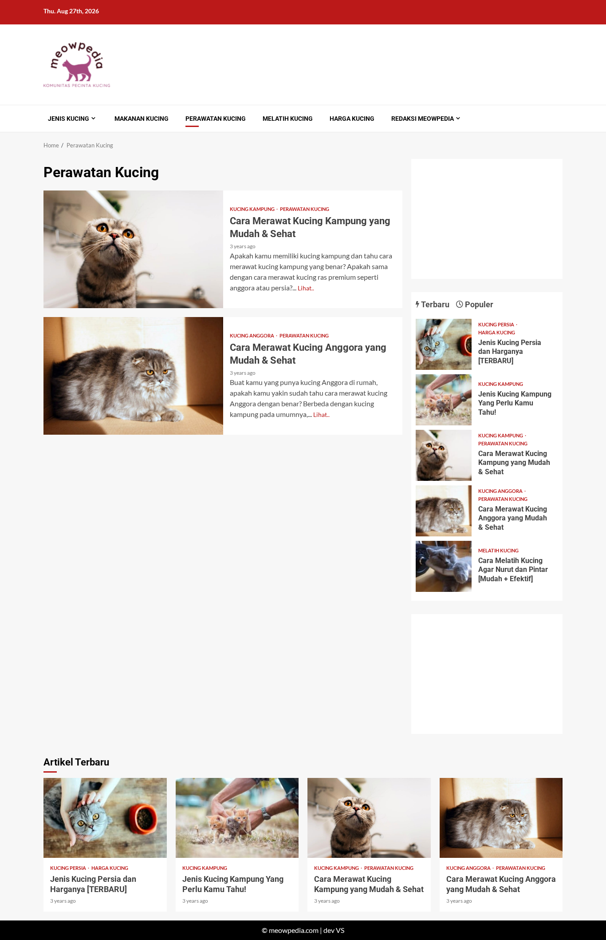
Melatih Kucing (288, 118)
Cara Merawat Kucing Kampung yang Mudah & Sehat (133, 249)
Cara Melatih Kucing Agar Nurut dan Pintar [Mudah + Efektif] (444, 566)
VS (340, 930)
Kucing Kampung (252, 208)
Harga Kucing (352, 118)
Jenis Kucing (68, 118)
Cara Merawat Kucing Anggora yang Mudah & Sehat (133, 376)
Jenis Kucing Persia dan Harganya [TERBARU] (444, 344)
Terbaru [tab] (434, 304)
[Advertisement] (487, 218)
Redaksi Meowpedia (422, 118)
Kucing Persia (496, 324)
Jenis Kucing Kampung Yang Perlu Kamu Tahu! (444, 399)
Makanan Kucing (141, 118)
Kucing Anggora (252, 335)
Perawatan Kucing (215, 118)
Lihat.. (306, 288)
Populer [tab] (478, 304)
